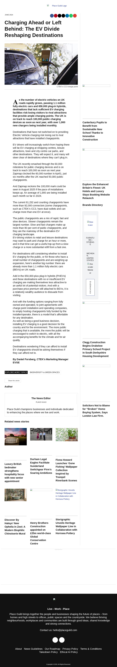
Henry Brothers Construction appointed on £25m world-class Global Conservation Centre (40, 533)
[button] (52, 16)
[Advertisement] (96, 47)
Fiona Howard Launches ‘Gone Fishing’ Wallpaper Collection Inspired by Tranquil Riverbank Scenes (66, 470)
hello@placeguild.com (65, 630)
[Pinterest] (55, 640)
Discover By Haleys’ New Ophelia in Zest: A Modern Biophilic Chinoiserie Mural (15, 526)
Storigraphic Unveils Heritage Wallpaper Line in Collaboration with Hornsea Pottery (66, 526)
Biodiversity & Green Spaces (45, 372)
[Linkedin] (62, 640)
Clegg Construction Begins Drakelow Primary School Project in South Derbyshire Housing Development (96, 349)
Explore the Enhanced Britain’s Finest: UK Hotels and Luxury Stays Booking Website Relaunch (96, 191)
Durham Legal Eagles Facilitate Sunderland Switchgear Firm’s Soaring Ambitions (41, 466)
